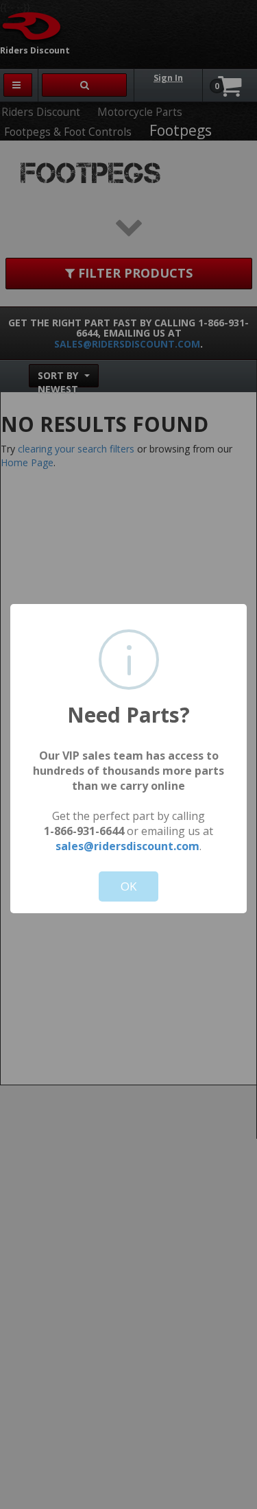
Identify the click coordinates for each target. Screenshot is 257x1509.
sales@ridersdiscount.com (127, 846)
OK (128, 886)
